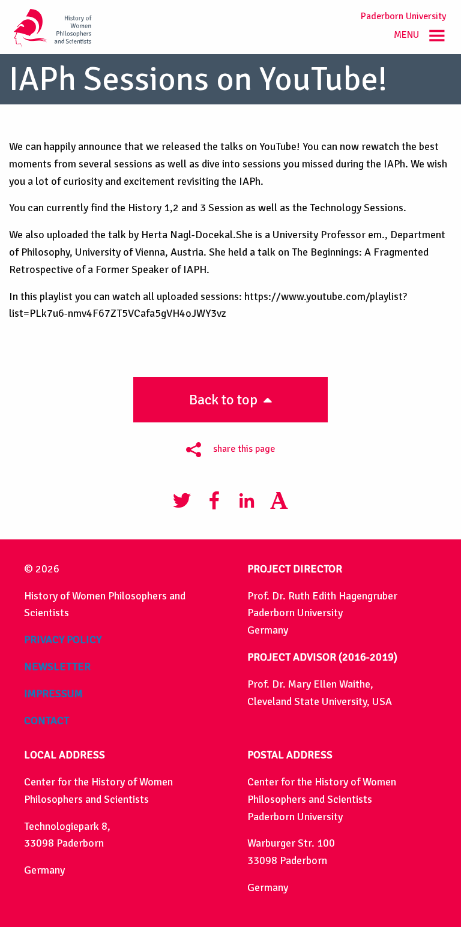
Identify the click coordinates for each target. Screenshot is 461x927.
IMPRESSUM (53, 693)
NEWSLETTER (57, 666)
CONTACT (46, 720)
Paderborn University (403, 16)
